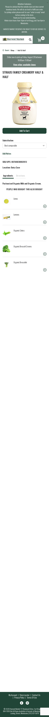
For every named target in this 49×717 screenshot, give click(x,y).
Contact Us (36, 695)
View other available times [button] (24, 64)
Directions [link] (20, 175)
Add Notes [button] (7, 153)
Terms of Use (32, 697)
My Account (13, 695)
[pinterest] (27, 703)
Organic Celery (19, 230)
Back (7, 50)
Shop (12, 50)
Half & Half (22, 50)
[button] (24, 131)
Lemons (16, 214)
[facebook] (21, 703)
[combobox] (24, 145)
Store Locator (25, 695)
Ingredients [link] (8, 175)
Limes (16, 198)
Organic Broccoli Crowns (23, 246)
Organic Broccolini (20, 262)
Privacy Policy (19, 697)
